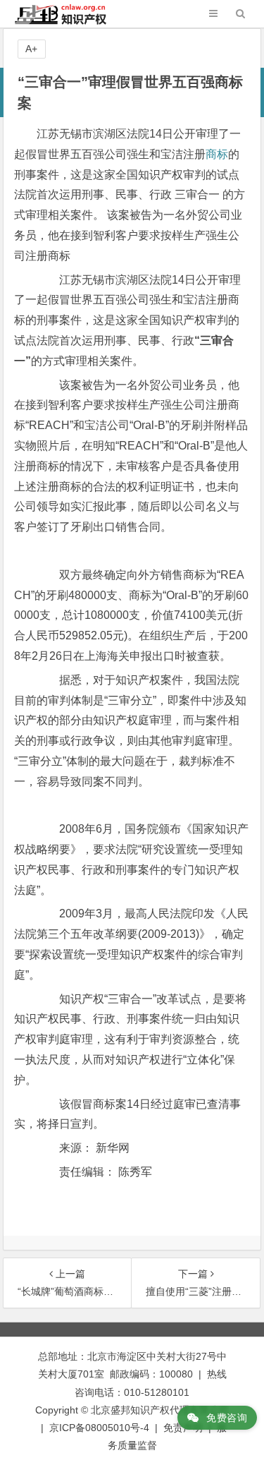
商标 (217, 154)
